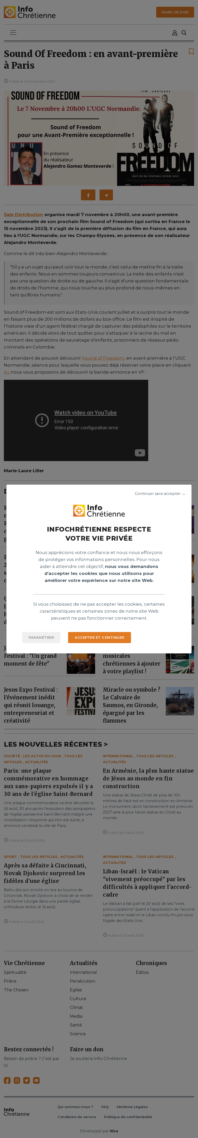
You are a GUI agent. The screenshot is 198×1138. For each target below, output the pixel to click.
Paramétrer (41, 637)
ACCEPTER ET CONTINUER (99, 637)
